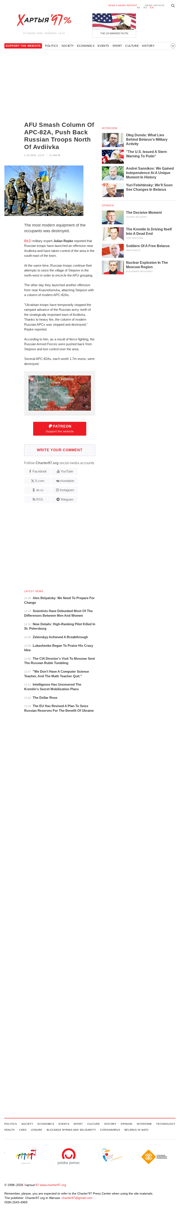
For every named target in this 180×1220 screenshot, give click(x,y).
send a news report (122, 5)
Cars (23, 1129)
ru (145, 7)
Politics (51, 45)
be (138, 7)
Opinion (108, 205)
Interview (109, 128)
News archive (155, 5)
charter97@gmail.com (77, 1198)
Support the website (60, 428)
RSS (39, 499)
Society (67, 45)
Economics (85, 45)
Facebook (39, 471)
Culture (132, 45)
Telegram (67, 499)
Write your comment (60, 450)
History (148, 45)
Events (103, 45)
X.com (39, 481)
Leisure (36, 1129)
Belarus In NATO (136, 1129)
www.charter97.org (53, 1185)
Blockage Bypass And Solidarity (71, 1129)
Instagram (67, 490)
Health (9, 1129)
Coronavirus (110, 1129)
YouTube (67, 471)
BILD (27, 241)
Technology (165, 1124)
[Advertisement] (49, 86)
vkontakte (67, 481)
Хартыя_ (43, 20)
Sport (117, 45)
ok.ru (39, 490)
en (152, 7)
